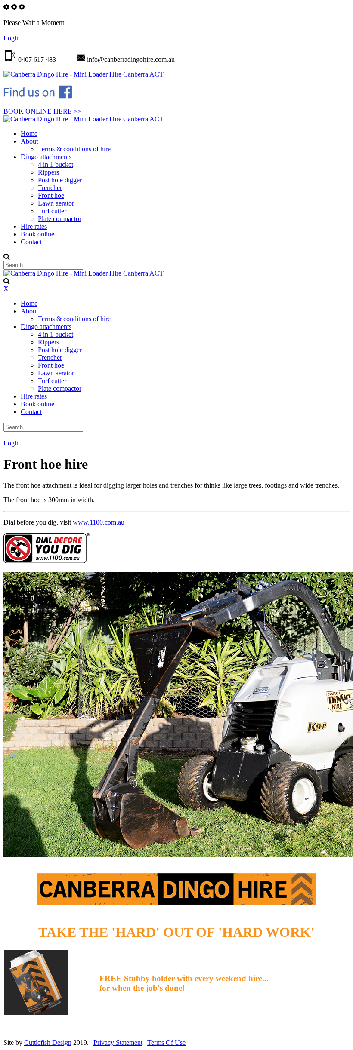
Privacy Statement (117, 1042)
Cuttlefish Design (47, 1042)
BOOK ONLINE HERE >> (42, 111)
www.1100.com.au (98, 522)
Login (11, 38)
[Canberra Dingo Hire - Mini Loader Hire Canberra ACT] (83, 74)
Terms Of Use (166, 1042)
